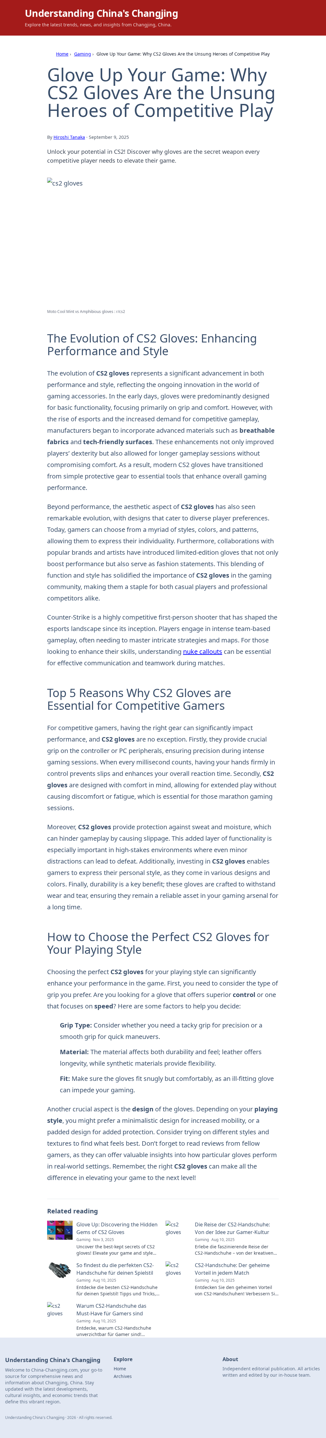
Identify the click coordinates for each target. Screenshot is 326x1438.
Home (62, 54)
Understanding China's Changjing (101, 13)
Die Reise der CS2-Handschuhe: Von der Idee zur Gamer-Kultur (232, 1228)
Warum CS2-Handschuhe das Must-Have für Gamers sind (111, 1309)
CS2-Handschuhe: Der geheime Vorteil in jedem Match (232, 1269)
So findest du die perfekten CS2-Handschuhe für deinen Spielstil (115, 1269)
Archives (123, 1376)
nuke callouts (202, 651)
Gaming (82, 54)
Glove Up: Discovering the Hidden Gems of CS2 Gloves (117, 1228)
